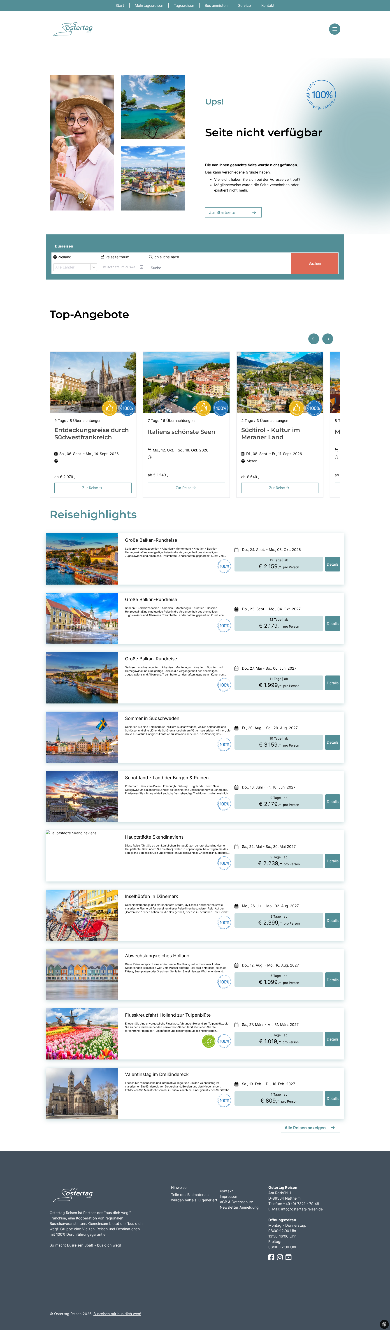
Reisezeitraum (116, 257)
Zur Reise (90, 488)
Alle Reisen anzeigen (305, 1127)
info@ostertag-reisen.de (302, 1209)
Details (333, 564)
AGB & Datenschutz (236, 1202)
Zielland (64, 257)
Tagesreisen (184, 5)
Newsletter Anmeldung (239, 1207)
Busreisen (64, 246)
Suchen (315, 263)
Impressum (229, 1196)
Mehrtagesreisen (149, 5)
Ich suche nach (166, 257)
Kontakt (267, 5)
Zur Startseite (222, 212)
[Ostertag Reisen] (72, 29)
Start (120, 5)
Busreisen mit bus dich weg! (117, 1313)
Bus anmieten (217, 5)
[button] (313, 338)
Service (245, 5)
